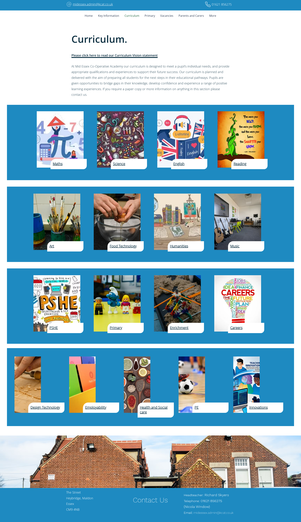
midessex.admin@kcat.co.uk (93, 4)
